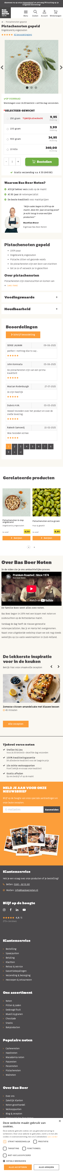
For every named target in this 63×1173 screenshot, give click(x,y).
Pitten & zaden (13, 1005)
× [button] (60, 1121)
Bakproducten (12, 1027)
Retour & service (14, 966)
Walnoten (10, 1074)
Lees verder (52, 1136)
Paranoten (10, 1061)
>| (21, 452)
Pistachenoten (13, 1070)
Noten (8, 1000)
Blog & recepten (13, 1113)
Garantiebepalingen (16, 971)
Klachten (10, 962)
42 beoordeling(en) (23, 34)
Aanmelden (52, 809)
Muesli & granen (14, 1014)
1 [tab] (27, 87)
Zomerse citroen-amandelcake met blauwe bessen (31, 706)
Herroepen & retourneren (18, 979)
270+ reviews (10, 921)
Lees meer (12, 285)
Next (61, 66)
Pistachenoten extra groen (46, 521)
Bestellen (44, 161)
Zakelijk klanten (14, 1100)
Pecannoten (11, 1066)
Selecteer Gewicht (20, 110)
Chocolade (10, 1018)
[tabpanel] (31, 67)
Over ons (10, 1096)
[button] (29, 547)
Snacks (9, 1023)
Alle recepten (15, 724)
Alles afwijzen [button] (46, 1167)
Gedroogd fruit (13, 1009)
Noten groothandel (15, 1104)
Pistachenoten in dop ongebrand (13, 521)
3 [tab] (35, 87)
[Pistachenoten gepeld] (31, 67)
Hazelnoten (11, 1052)
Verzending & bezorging (17, 975)
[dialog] (31, 1145)
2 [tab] (31, 87)
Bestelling (10, 949)
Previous (1, 66)
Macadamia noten (14, 1057)
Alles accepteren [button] (18, 1167)
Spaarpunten (12, 953)
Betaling (10, 957)
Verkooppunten (13, 1109)
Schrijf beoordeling (24, 334)
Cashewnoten (12, 1048)
